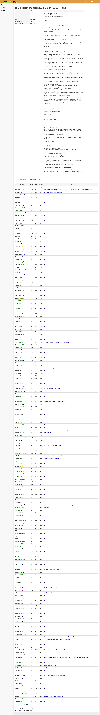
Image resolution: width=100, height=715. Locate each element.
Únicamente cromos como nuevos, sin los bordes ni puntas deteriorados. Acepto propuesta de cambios (66, 448)
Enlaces (41, 179)
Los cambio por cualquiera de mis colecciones (54, 368)
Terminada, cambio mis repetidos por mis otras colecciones (57, 342)
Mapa (3, 7)
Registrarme (86, 1)
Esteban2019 (33, 19)
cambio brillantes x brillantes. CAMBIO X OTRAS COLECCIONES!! (58, 554)
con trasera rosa (47, 432)
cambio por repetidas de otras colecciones (53, 218)
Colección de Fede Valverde (50, 665)
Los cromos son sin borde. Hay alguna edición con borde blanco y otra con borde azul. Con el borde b (66, 505)
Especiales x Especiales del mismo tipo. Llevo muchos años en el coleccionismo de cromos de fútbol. (66, 657)
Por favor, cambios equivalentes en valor (53, 569)
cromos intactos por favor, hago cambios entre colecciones (57, 639)
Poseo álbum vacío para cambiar (51, 424)
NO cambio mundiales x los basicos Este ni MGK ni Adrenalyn (57, 649)
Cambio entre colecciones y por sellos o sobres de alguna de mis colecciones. (61, 430)
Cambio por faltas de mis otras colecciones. (53, 696)
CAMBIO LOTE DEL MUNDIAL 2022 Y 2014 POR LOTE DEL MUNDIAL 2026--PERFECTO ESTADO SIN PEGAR (68, 189)
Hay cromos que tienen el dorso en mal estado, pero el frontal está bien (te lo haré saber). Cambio (65, 636)
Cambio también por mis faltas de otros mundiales (55, 401)
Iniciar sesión (95, 1)
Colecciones (5, 5)
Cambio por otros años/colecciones (52, 417)
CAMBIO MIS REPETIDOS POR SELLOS (53, 192)
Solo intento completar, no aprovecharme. (53, 445)
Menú (3, 10)
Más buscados (33, 179)
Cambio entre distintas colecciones (51, 667)
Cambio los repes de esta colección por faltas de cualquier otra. (58, 660)
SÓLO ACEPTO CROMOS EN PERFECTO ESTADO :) (55, 324)
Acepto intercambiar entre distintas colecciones (54, 675)
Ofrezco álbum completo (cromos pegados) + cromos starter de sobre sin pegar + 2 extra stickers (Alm (66, 456)
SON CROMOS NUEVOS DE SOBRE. (52, 388)
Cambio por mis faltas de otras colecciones (53, 587)
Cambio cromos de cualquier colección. (52, 458)
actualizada (46, 507)
